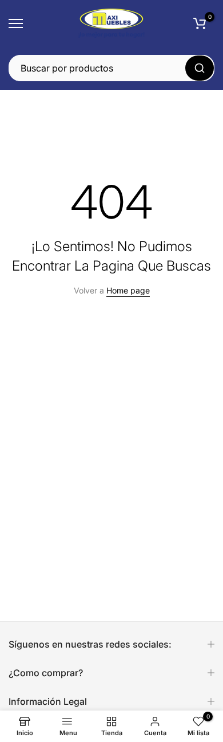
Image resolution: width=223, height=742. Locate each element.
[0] (199, 23)
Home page (128, 290)
